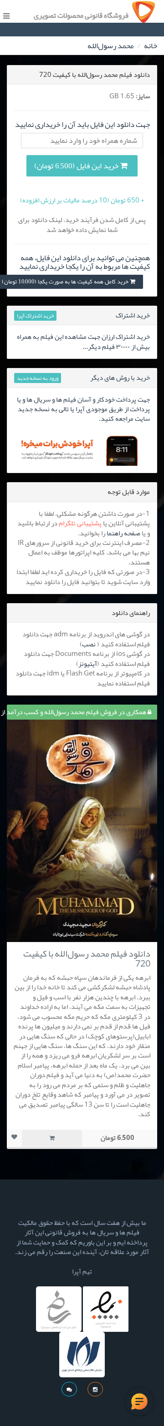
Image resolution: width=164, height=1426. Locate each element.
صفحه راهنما (123, 533)
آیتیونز (87, 663)
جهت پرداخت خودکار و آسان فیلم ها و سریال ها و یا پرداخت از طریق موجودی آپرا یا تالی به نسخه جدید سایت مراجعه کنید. (83, 409)
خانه (150, 45)
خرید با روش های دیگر (120, 377)
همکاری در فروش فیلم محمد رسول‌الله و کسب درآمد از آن (77, 712)
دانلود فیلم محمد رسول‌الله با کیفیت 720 (86, 958)
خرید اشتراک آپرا (35, 316)
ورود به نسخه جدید (37, 378)
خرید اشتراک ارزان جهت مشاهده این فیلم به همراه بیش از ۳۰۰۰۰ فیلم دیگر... (83, 341)
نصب (89, 644)
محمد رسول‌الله (110, 45)
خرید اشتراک (133, 315)
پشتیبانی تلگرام (80, 523)
